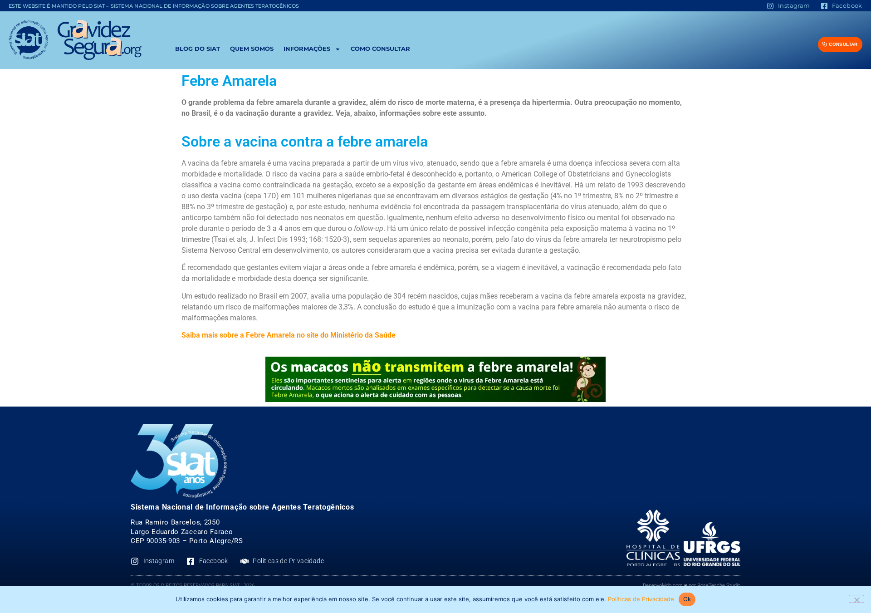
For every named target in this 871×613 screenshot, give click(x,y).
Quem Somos (252, 48)
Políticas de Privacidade (641, 599)
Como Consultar (380, 48)
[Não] (856, 599)
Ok (687, 599)
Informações (307, 48)
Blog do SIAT (197, 48)
